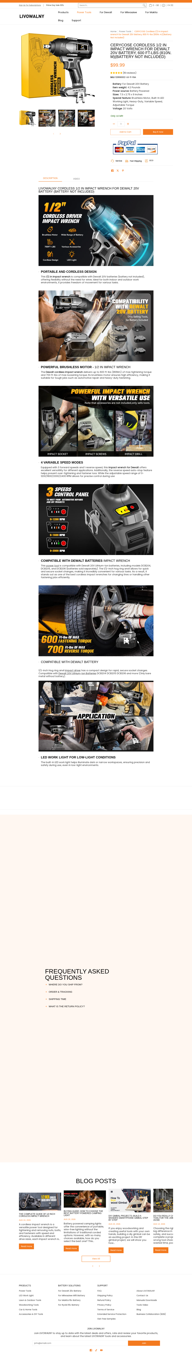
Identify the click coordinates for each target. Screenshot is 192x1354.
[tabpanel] (96, 477)
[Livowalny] (35, 16)
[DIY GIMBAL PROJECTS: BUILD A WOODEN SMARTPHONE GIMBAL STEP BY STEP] (130, 1200)
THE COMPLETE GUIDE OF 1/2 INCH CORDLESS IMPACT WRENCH (37, 1215)
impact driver (73, 670)
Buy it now (158, 131)
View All (96, 1258)
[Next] (60, 134)
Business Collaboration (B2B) (151, 1314)
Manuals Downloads (146, 1300)
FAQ (99, 1290)
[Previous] (93, 1266)
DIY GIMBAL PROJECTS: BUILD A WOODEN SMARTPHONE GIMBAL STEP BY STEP (128, 1218)
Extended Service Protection (111, 1314)
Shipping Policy (105, 1295)
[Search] (144, 5)
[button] (112, 170)
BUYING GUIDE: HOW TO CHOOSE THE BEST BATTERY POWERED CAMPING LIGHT (83, 1213)
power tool (52, 565)
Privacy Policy (104, 1304)
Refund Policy (104, 1300)
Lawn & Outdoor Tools (30, 1300)
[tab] (50, 179)
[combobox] (110, 5)
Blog (138, 1309)
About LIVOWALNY (145, 1290)
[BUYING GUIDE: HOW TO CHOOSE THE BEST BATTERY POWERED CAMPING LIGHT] (85, 1199)
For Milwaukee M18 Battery (71, 1295)
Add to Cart (125, 131)
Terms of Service (105, 1309)
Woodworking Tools (29, 1304)
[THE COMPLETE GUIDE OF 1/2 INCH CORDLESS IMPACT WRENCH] (40, 1201)
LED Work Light (26, 1295)
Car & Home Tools (28, 1309)
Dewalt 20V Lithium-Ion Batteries (77, 673)
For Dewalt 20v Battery (69, 1290)
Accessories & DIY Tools (31, 1314)
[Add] (128, 124)
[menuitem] (154, 5)
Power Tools (25, 1290)
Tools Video (142, 1304)
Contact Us (142, 1295)
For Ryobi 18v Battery (68, 1304)
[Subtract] (113, 124)
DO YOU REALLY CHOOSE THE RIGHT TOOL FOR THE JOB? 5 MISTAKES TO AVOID (172, 1218)
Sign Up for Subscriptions (30, 5)
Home (113, 31)
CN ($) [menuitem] (170, 5)
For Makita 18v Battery (69, 1300)
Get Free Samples (106, 1318)
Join (144, 1343)
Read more (26, 1246)
